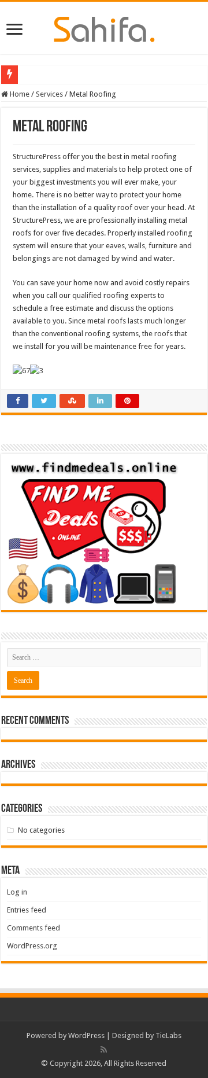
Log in (17, 892)
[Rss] (103, 1050)
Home (18, 94)
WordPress (86, 1035)
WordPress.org (32, 945)
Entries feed (26, 910)
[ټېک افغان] (104, 27)
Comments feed (33, 928)
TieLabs (168, 1035)
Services (49, 94)
